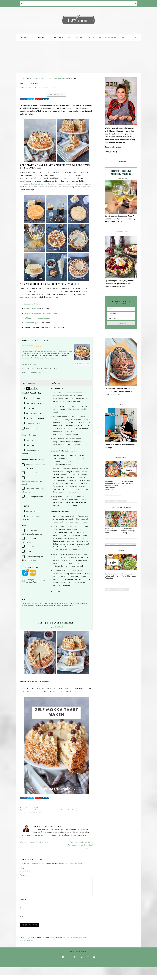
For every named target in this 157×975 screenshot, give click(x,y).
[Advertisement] (78, 57)
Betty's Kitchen (78, 20)
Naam (23, 900)
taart (36, 812)
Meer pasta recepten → (117, 589)
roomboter (23, 812)
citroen (54, 810)
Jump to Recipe (56, 95)
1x (28, 388)
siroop (28, 812)
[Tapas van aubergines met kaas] (113, 526)
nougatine (77, 810)
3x (36, 388)
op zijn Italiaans (57, 327)
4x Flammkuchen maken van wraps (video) (128, 531)
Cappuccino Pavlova (32, 304)
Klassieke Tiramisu (31, 309)
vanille (41, 812)
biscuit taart (25, 181)
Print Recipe (82, 364)
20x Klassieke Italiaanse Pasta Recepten (111, 576)
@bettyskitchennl (57, 627)
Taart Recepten (38, 808)
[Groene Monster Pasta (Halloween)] (129, 562)
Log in (96, 971)
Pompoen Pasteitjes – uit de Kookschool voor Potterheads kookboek (112, 485)
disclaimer (88, 971)
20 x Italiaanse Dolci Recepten (127, 482)
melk (71, 810)
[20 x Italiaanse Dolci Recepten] (129, 469)
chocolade (49, 810)
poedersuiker (84, 810)
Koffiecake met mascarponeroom (37, 318)
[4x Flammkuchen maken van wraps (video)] (129, 526)
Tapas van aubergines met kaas (111, 531)
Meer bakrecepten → (116, 501)
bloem (44, 810)
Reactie (23, 875)
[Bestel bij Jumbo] (33, 573)
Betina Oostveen (32, 364)
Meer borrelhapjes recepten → (120, 544)
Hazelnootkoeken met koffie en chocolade (40, 313)
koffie (68, 810)
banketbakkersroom (39, 184)
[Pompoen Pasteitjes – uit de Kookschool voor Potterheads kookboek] (113, 469)
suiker (32, 812)
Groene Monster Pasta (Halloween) (128, 575)
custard (59, 810)
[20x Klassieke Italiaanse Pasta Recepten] (113, 562)
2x (32, 388)
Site (21, 916)
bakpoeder (26, 810)
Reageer (54, 87)
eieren (64, 810)
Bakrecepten (29, 808)
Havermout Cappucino (33, 323)
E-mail (23, 908)
